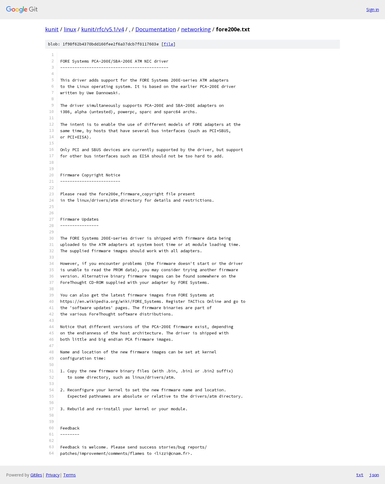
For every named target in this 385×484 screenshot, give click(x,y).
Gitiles (36, 475)
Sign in (372, 9)
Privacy (53, 475)
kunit (52, 29)
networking (196, 29)
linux (70, 29)
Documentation (155, 29)
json (374, 474)
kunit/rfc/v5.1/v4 (102, 29)
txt (359, 474)
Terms (69, 475)
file (168, 44)
